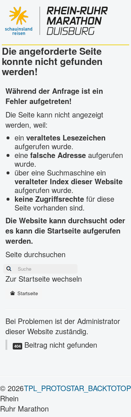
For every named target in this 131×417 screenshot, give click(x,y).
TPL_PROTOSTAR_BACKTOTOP (77, 388)
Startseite (27, 293)
